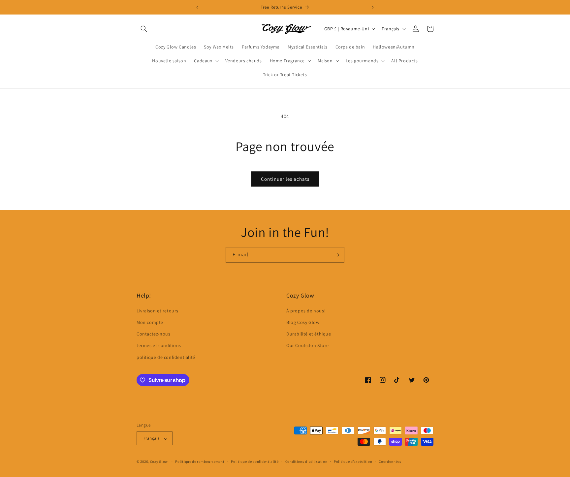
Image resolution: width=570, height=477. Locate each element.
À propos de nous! (306, 310)
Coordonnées (390, 461)
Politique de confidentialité (255, 461)
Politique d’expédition (353, 461)
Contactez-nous (153, 334)
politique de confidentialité (166, 357)
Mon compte (150, 322)
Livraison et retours (157, 310)
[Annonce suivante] (372, 7)
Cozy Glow (159, 462)
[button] (144, 28)
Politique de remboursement (199, 461)
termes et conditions (159, 345)
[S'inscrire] (337, 255)
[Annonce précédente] (197, 7)
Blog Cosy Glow (302, 322)
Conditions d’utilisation (306, 461)
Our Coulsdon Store (307, 345)
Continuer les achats (285, 179)
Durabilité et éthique (308, 334)
